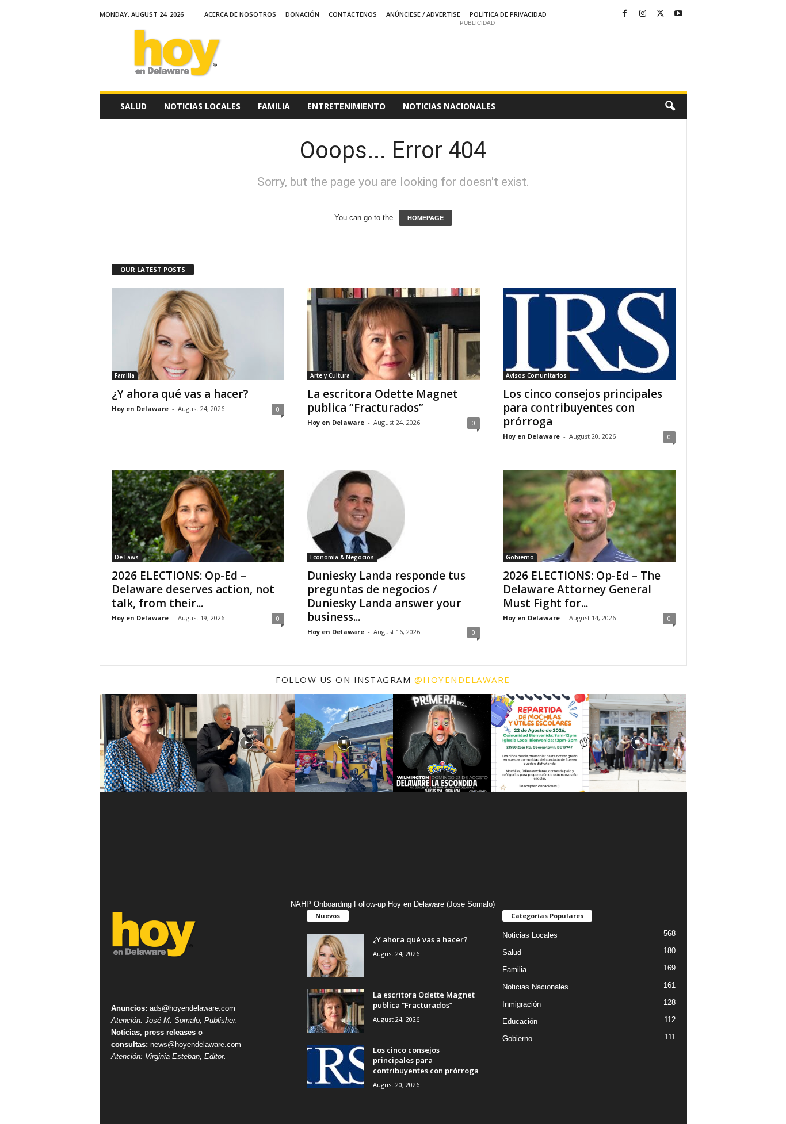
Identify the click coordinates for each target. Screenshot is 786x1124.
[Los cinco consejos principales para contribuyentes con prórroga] (589, 334)
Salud (133, 106)
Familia (274, 106)
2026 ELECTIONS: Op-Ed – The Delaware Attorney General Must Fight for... (582, 589)
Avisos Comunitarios (536, 375)
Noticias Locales (202, 106)
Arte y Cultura (330, 375)
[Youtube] (678, 14)
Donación (302, 14)
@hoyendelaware (462, 679)
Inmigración (521, 1004)
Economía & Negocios (342, 557)
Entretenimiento (346, 106)
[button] (669, 106)
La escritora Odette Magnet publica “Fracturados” (382, 400)
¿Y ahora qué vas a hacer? (180, 393)
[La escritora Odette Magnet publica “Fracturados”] (393, 334)
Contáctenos (353, 14)
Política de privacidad (508, 14)
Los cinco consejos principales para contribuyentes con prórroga (582, 407)
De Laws (127, 557)
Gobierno (520, 557)
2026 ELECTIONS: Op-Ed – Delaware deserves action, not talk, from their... (193, 589)
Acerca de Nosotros (240, 14)
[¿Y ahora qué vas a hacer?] (198, 334)
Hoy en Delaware (140, 408)
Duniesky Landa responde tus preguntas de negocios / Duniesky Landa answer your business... (386, 596)
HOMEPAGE (425, 217)
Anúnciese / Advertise (423, 14)
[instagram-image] (148, 743)
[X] (660, 14)
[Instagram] (643, 14)
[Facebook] (625, 14)
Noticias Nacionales (449, 106)
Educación (519, 1021)
